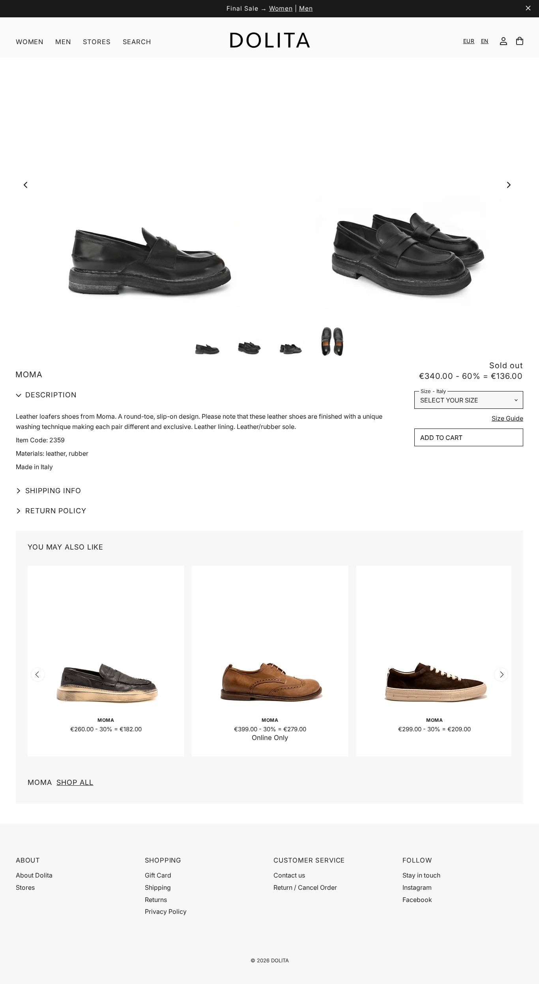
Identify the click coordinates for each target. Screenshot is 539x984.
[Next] (510, 187)
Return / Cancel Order (305, 887)
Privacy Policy (166, 911)
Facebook (417, 900)
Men (306, 8)
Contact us (289, 875)
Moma (61, 782)
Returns (156, 900)
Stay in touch (421, 875)
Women (281, 8)
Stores (97, 42)
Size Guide (507, 418)
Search (137, 42)
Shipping (158, 887)
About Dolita (34, 875)
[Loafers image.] (269, 187)
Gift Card (158, 875)
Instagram (417, 887)
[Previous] (28, 187)
